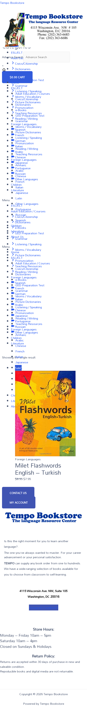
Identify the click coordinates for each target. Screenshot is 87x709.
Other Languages (26, 204)
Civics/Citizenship (26, 99)
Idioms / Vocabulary (28, 127)
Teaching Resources (28, 154)
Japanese (21, 193)
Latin (18, 198)
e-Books (21, 110)
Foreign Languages (24, 160)
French (19, 182)
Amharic (20, 165)
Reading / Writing (26, 149)
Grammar (21, 121)
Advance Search (12, 57)
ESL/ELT (16, 88)
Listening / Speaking (28, 138)
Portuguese (23, 209)
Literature (17, 231)
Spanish (20, 220)
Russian (20, 215)
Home (15, 83)
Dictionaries (23, 104)
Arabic (19, 171)
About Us (17, 237)
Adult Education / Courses (32, 94)
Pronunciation (24, 143)
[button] (43, 246)
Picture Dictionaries (28, 132)
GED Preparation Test (29, 115)
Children (16, 226)
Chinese (20, 176)
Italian (19, 187)
